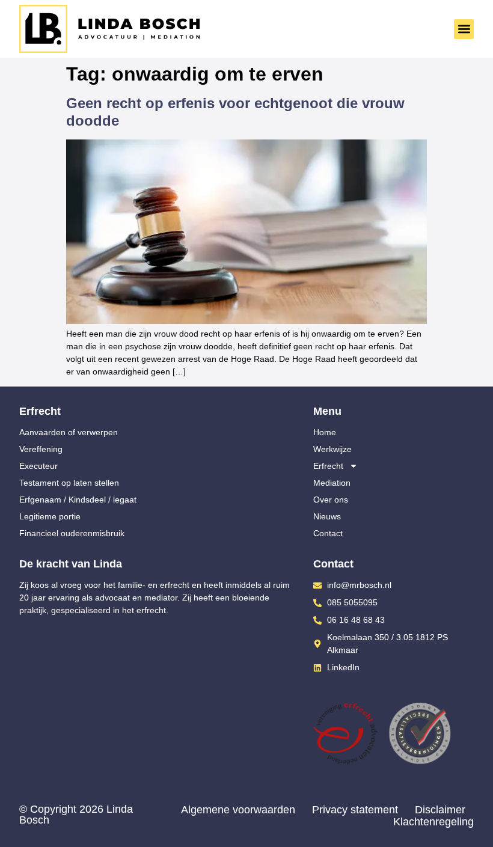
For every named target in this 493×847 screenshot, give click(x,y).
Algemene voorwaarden (238, 810)
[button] (464, 29)
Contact (328, 533)
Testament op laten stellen (69, 483)
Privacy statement (355, 810)
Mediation (332, 483)
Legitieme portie (50, 516)
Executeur (38, 466)
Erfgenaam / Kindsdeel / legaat (77, 499)
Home (324, 432)
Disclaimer (440, 810)
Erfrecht (328, 466)
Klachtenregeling (433, 822)
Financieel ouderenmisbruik (71, 533)
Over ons (330, 499)
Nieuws (327, 516)
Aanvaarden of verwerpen (68, 432)
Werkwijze (332, 449)
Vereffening (41, 449)
